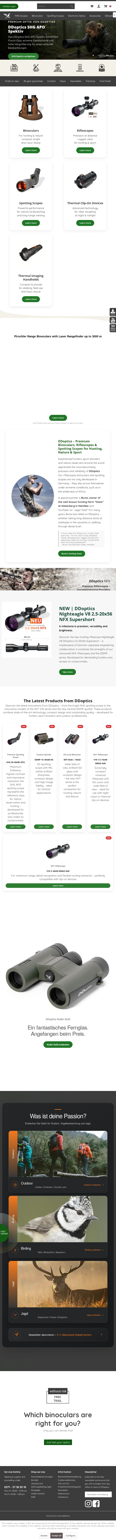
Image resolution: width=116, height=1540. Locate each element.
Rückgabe (35, 1490)
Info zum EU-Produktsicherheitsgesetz (69, 1485)
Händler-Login (9, 6)
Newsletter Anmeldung (97, 1494)
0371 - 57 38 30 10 (15, 1487)
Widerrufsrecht (38, 1493)
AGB (33, 1497)
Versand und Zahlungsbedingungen (41, 1485)
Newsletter (75, 81)
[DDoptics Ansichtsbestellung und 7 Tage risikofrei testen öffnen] (58, 68)
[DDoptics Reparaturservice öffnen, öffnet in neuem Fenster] (36, 68)
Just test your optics (58, 1442)
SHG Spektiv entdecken (23, 56)
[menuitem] (56, 6)
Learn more (30, 150)
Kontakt (34, 1480)
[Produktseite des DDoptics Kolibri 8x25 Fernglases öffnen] (58, 976)
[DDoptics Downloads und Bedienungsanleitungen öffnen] (80, 68)
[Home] (7, 15)
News (63, 81)
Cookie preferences (66, 1480)
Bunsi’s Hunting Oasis (72, 553)
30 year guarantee (33, 81)
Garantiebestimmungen (42, 1476)
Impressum (63, 1497)
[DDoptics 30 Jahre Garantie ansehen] (14, 68)
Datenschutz (63, 1493)
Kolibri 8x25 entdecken (58, 1044)
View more (68, 672)
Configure (70, 1535)
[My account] (99, 6)
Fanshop (90, 81)
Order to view (12, 81)
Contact (51, 81)
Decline (44, 1535)
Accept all (56, 1535)
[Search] (72, 6)
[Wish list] (92, 6)
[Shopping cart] (106, 6)
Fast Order (105, 81)
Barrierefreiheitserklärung (69, 1476)
